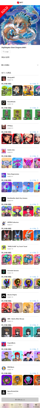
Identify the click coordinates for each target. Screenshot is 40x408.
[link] (34, 83)
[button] (6, 51)
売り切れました (20, 400)
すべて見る (33, 84)
